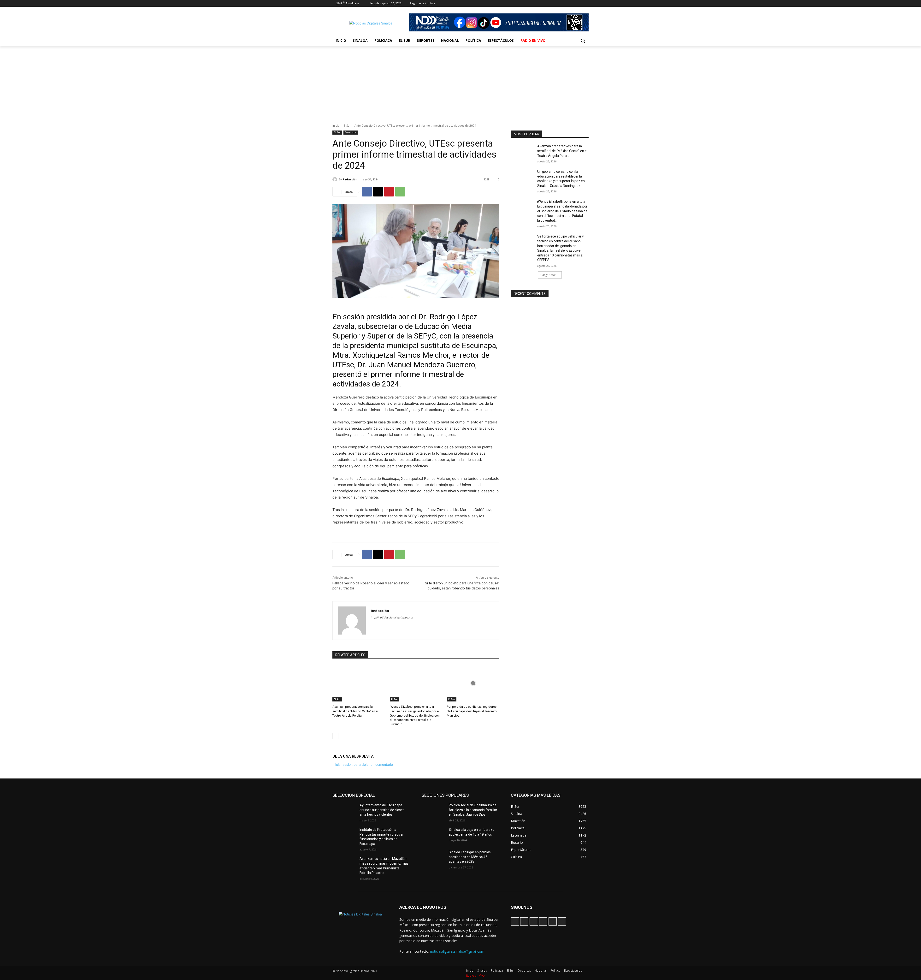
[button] (583, 40)
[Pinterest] (389, 191)
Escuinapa (350, 132)
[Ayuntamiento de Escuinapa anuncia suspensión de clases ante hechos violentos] (344, 811)
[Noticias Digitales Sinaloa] (370, 23)
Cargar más (548, 275)
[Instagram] (559, 3)
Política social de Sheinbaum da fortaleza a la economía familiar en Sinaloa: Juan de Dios (473, 809)
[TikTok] (566, 3)
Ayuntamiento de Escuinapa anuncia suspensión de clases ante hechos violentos (382, 809)
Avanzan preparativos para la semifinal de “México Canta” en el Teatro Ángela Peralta (355, 711)
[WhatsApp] (579, 3)
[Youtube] (586, 3)
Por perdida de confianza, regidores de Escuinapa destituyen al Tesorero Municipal (472, 711)
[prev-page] (335, 736)
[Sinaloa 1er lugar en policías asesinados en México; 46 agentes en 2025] (433, 858)
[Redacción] (335, 179)
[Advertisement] (460, 82)
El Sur (347, 126)
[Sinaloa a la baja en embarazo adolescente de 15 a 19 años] (433, 835)
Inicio (336, 126)
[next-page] (343, 736)
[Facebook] (552, 3)
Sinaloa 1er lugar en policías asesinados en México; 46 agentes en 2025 (470, 856)
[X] (572, 3)
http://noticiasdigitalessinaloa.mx (392, 617)
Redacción (349, 179)
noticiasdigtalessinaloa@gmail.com (457, 951)
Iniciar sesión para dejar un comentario (362, 764)
